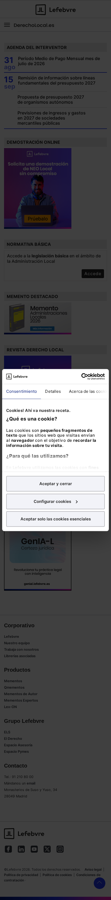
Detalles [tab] (53, 391)
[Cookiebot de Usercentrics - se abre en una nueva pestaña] (81, 376)
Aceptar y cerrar (55, 483)
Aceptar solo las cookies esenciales (55, 518)
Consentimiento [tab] (21, 391)
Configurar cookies (52, 501)
